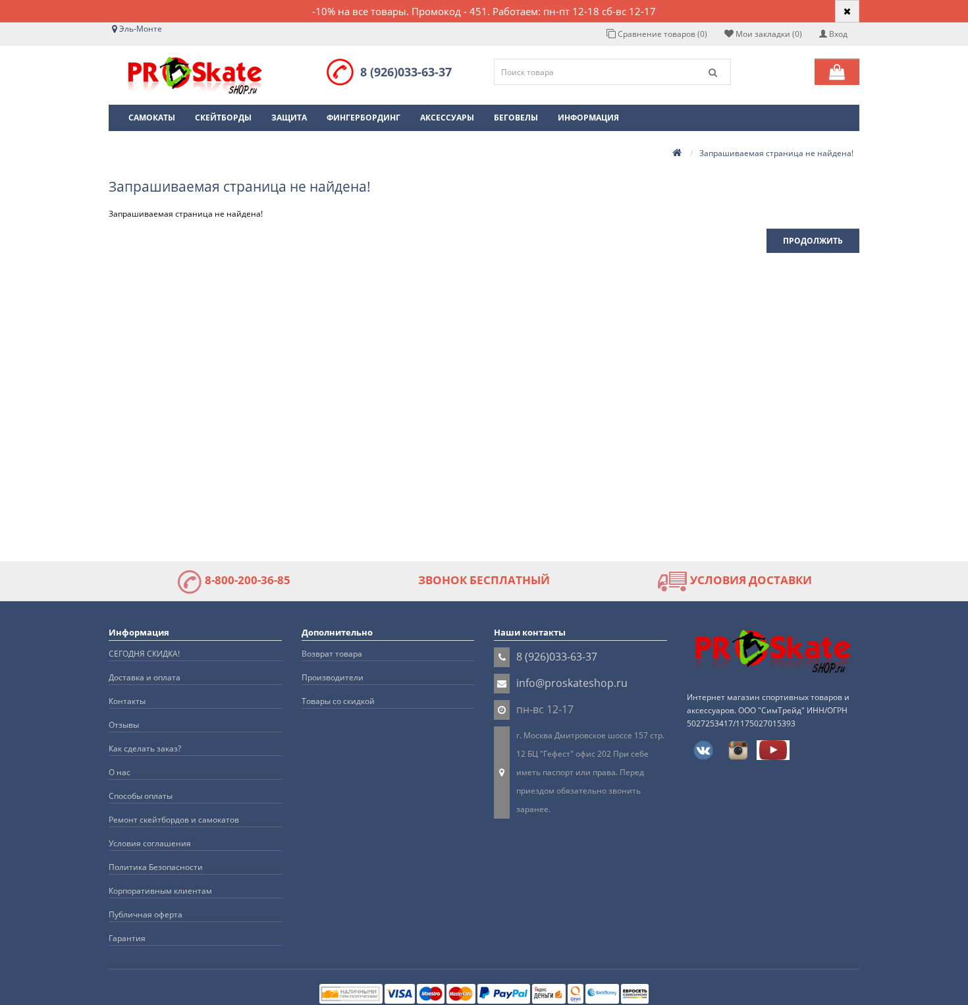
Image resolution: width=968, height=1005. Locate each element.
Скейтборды (223, 117)
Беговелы (516, 117)
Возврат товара (332, 653)
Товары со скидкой (338, 701)
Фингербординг (363, 117)
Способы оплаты (141, 795)
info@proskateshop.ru (572, 683)
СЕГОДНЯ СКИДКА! (144, 653)
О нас (119, 772)
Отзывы (124, 724)
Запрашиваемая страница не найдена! (776, 153)
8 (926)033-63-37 (406, 72)
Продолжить (813, 240)
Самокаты (151, 117)
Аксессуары (447, 117)
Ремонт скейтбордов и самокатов (174, 819)
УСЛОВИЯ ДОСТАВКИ (749, 579)
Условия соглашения (150, 843)
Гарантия (127, 938)
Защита (289, 117)
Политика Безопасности (156, 867)
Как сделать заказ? (145, 748)
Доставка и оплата (144, 677)
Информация (588, 117)
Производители (332, 677)
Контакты (127, 701)
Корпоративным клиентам (160, 890)
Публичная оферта (145, 914)
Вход (837, 34)
